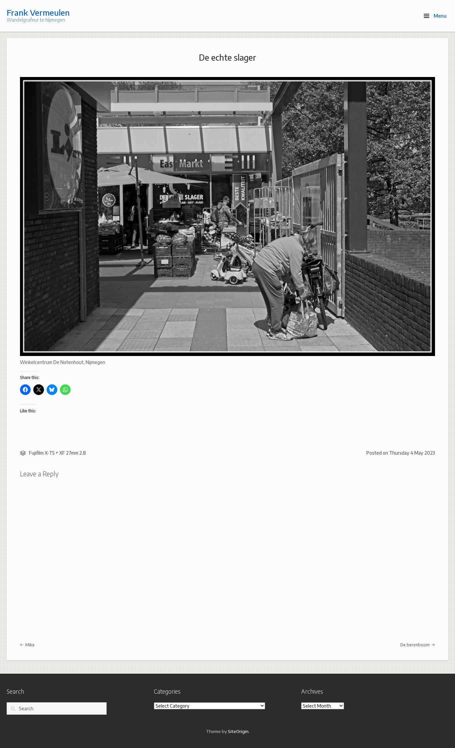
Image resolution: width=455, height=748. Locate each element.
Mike (29, 644)
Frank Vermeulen (38, 12)
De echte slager (227, 57)
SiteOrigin (238, 731)
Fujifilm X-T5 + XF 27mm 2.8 (57, 453)
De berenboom (415, 644)
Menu (439, 16)
